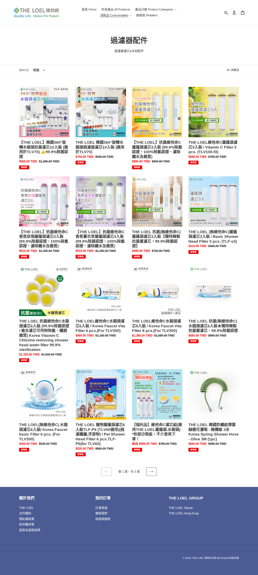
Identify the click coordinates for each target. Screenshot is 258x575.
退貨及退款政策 (29, 530)
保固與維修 (102, 519)
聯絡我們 (101, 513)
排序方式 (24, 70)
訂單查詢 (101, 507)
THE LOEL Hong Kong (184, 513)
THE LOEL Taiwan (181, 507)
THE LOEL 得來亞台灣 (204, 558)
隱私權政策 (26, 519)
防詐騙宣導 (26, 524)
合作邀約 (25, 513)
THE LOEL (26, 507)
